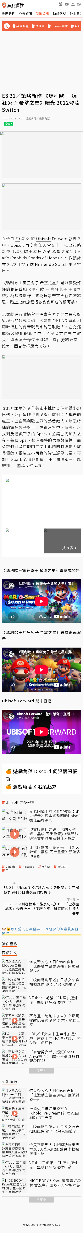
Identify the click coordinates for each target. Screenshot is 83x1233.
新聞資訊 (42, 13)
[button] (79, 4)
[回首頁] (13, 5)
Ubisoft (10, 866)
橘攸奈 (40, 26)
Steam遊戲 (60, 26)
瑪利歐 (46, 866)
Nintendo (28, 866)
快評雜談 (59, 13)
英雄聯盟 (22, 26)
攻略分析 (8, 13)
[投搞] (61, 4)
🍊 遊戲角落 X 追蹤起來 (31, 786)
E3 (7, 870)
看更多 (41, 1071)
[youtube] (67, 4)
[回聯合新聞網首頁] (4, 5)
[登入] (73, 4)
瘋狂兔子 (63, 866)
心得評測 (25, 13)
